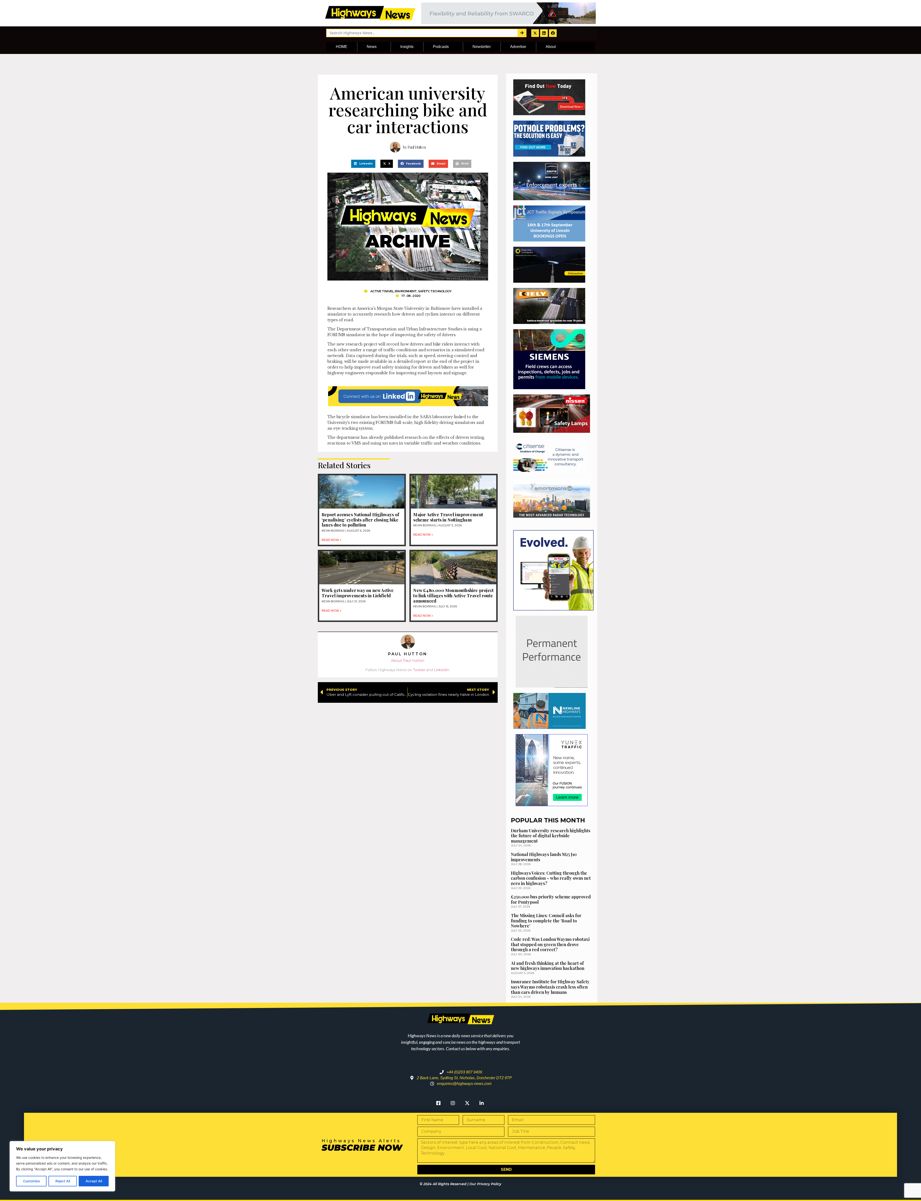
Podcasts (441, 47)
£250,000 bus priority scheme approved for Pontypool (551, 899)
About (551, 47)
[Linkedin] (544, 33)
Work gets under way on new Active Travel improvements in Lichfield (358, 592)
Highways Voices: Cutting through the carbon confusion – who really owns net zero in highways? (551, 878)
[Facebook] (553, 33)
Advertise (518, 47)
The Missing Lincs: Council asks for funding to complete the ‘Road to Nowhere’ (546, 921)
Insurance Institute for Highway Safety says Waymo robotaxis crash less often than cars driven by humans (550, 987)
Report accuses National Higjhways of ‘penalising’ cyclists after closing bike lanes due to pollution (360, 520)
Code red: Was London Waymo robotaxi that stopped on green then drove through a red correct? (550, 944)
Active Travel (382, 291)
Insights (406, 47)
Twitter (419, 670)
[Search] (522, 33)
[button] (363, 164)
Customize (31, 1181)
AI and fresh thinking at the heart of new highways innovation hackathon (547, 965)
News (372, 47)
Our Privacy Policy (485, 1184)
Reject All (62, 1181)
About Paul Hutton (407, 660)
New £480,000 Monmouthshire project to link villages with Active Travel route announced (453, 595)
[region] (62, 1166)
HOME (341, 47)
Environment (406, 291)
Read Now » (331, 540)
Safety (423, 291)
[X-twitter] (535, 33)
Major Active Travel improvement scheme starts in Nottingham (448, 517)
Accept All (94, 1181)
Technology (440, 291)
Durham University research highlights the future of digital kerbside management (550, 836)
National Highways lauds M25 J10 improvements (544, 856)
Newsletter (481, 47)
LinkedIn (441, 670)
